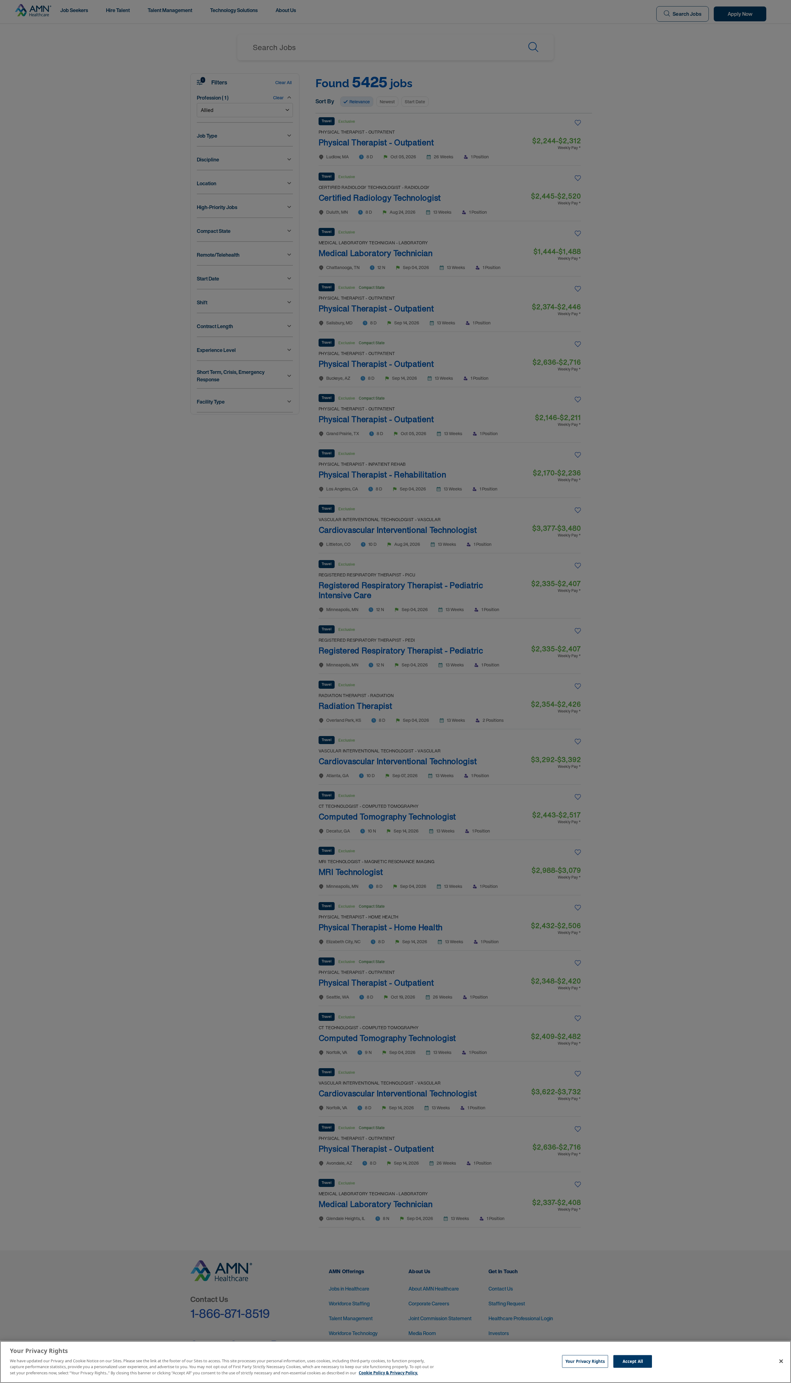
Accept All (633, 1361)
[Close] (781, 1361)
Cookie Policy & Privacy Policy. (388, 1372)
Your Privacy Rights (585, 1361)
